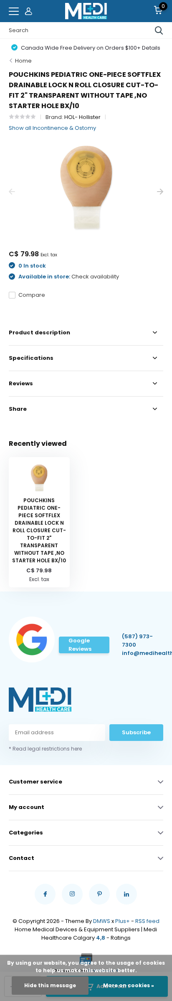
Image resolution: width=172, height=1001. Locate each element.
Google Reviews (79, 645)
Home (23, 61)
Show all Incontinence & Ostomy (52, 128)
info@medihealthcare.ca (141, 653)
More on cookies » (128, 985)
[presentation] (12, 192)
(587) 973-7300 (137, 640)
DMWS (101, 921)
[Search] (159, 30)
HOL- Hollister (82, 117)
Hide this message (50, 985)
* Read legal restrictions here (45, 748)
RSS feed (147, 921)
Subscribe (136, 732)
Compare (31, 295)
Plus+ (122, 921)
